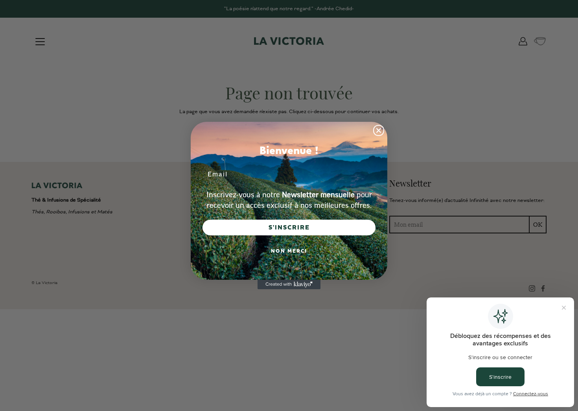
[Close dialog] (378, 130)
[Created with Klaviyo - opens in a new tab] (289, 284)
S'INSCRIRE (289, 227)
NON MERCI (289, 251)
